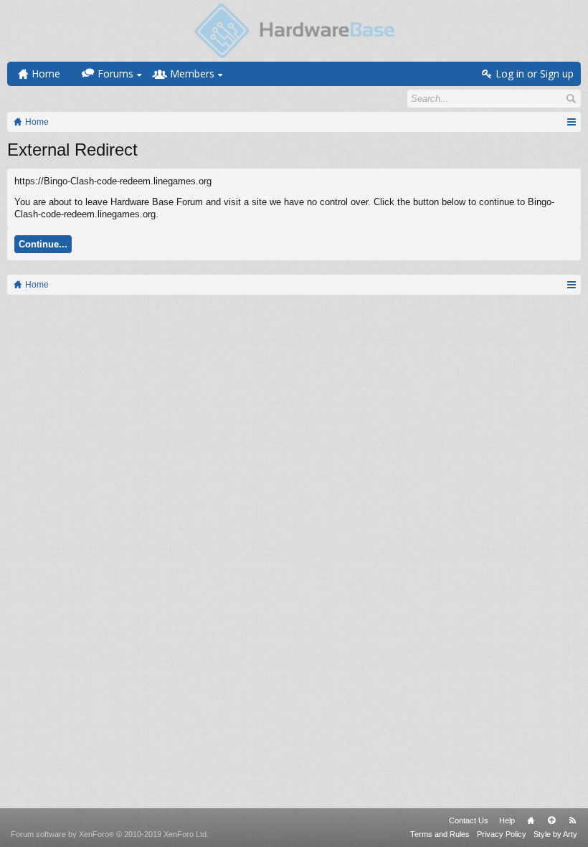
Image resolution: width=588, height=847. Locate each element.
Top (551, 820)
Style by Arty (555, 834)
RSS (572, 820)
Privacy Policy (501, 834)
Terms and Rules (440, 834)
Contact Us (468, 820)
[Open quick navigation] (571, 122)
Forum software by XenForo (110, 834)
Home (531, 820)
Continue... (43, 244)
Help (507, 820)
